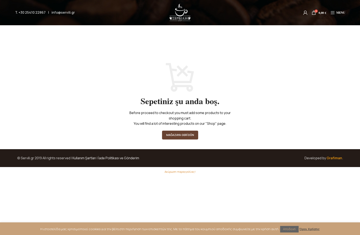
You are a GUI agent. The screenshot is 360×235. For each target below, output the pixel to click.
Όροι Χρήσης (309, 229)
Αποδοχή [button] (289, 229)
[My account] (305, 12)
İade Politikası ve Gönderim (118, 158)
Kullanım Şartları (84, 158)
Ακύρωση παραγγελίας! (180, 172)
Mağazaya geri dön (180, 135)
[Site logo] (180, 12)
